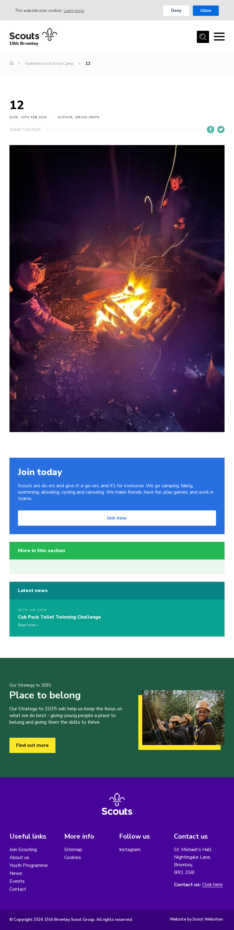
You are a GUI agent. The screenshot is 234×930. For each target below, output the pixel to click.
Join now (117, 518)
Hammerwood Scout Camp (49, 63)
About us (19, 857)
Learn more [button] (74, 10)
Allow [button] (205, 10)
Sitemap (73, 849)
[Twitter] (221, 129)
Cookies (72, 857)
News (15, 873)
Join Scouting (23, 849)
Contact (17, 889)
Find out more (32, 745)
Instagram (129, 849)
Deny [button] (176, 10)
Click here (212, 884)
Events (17, 881)
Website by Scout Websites (196, 919)
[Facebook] (210, 129)
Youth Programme (28, 865)
